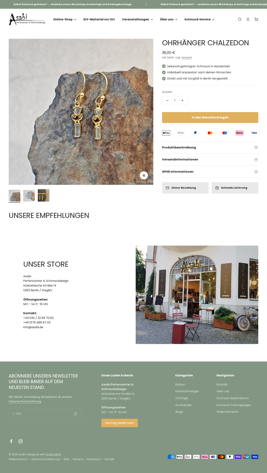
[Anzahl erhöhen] (182, 100)
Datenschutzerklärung (25, 401)
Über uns (166, 19)
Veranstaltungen (135, 19)
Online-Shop (62, 19)
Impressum (94, 459)
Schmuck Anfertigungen (234, 405)
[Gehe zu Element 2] (29, 196)
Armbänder (183, 405)
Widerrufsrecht (227, 412)
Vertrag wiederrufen (119, 423)
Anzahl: (167, 92)
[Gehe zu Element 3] (43, 196)
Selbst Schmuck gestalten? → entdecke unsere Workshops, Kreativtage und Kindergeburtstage (60, 4)
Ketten (180, 384)
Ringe (179, 412)
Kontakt (222, 384)
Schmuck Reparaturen (233, 398)
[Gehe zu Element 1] (14, 196)
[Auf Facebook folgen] (11, 441)
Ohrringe (181, 398)
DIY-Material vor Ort (99, 19)
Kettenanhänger (187, 391)
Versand (186, 57)
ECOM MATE (53, 454)
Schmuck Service (197, 19)
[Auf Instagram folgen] (20, 441)
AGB (66, 459)
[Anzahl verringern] (167, 100)
